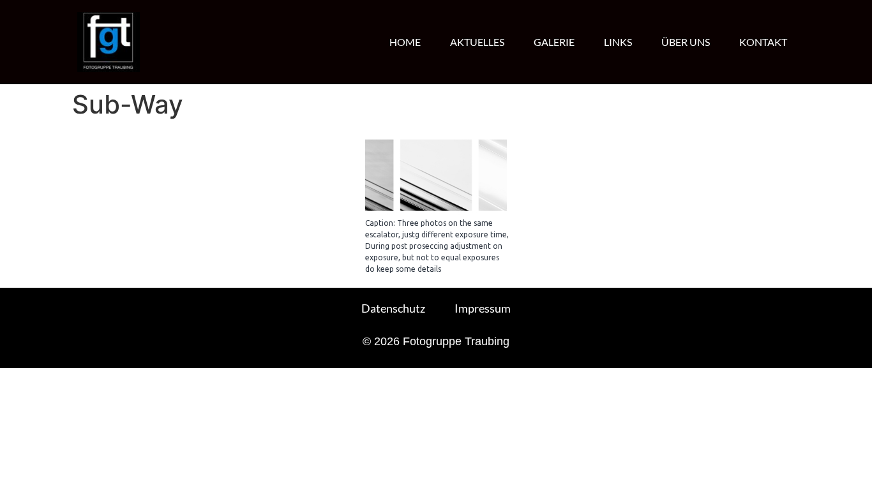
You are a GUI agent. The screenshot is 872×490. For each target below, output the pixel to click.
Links (618, 42)
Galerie (554, 42)
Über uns (685, 42)
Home (405, 42)
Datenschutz (393, 308)
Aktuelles (477, 42)
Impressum (483, 308)
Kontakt (763, 42)
